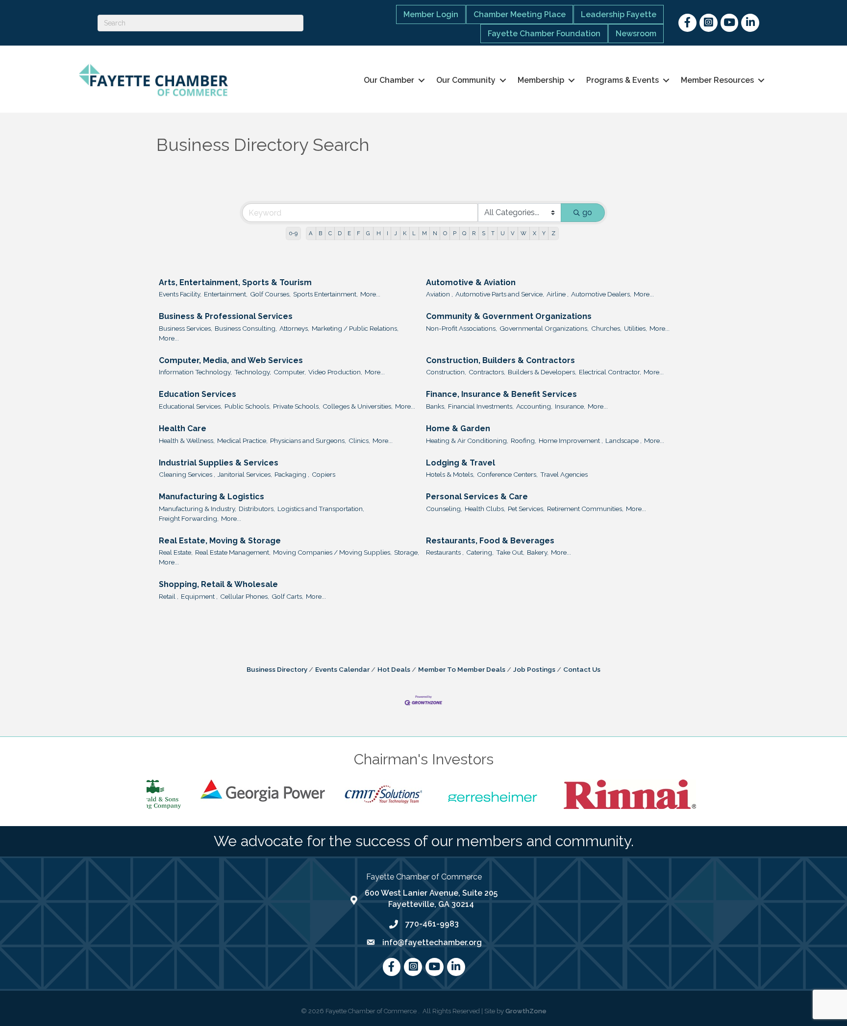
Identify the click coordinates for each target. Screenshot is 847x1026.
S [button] (483, 233)
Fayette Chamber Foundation (544, 33)
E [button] (349, 233)
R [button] (473, 233)
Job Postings (534, 669)
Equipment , (199, 596)
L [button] (414, 233)
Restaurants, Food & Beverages (490, 540)
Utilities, (635, 328)
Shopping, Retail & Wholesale (218, 584)
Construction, (446, 372)
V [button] (513, 233)
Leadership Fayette (618, 14)
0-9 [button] (293, 233)
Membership (541, 80)
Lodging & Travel (460, 462)
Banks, (436, 406)
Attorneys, (294, 328)
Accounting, (534, 406)
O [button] (445, 233)
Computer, (290, 372)
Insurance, (570, 406)
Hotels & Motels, (450, 474)
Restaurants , (445, 552)
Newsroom (636, 33)
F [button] (358, 233)
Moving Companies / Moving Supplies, (332, 552)
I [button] (387, 233)
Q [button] (464, 233)
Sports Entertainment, (325, 294)
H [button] (378, 233)
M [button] (424, 233)
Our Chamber (389, 80)
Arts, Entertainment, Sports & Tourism (235, 282)
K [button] (404, 233)
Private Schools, (296, 406)
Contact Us (581, 669)
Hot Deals (393, 669)
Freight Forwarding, (189, 518)
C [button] (330, 233)
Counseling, (444, 509)
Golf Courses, (270, 294)
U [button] (502, 233)
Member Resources (717, 80)
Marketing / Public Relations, (355, 328)
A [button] (311, 233)
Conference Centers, (507, 474)
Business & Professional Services (226, 316)
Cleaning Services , (187, 474)
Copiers (323, 474)
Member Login (430, 14)
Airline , (558, 294)
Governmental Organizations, (544, 328)
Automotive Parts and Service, (499, 294)
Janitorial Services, (245, 474)
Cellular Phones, (244, 596)
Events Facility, (180, 294)
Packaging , (291, 474)
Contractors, (487, 372)
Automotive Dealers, (601, 294)
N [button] (435, 233)
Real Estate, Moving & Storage (220, 540)
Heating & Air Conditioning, (467, 440)
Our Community (466, 80)
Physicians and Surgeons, (308, 440)
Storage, (406, 552)
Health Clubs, (485, 509)
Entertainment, (226, 294)
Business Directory (277, 669)
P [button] (454, 233)
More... (370, 294)
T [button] (493, 233)
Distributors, (257, 509)
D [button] (340, 233)
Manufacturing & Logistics (211, 496)
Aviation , (439, 294)
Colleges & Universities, (358, 406)
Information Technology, (195, 372)
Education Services (197, 394)
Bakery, (537, 552)
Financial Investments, (481, 406)
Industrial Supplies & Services (218, 462)
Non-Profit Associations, (461, 328)
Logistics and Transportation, (320, 509)
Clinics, (359, 440)
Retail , (168, 596)
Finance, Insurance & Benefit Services (501, 394)
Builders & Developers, (542, 372)
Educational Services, (190, 406)
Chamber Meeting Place (519, 14)
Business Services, (185, 328)
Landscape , (623, 440)
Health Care (182, 428)
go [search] (587, 212)
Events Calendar (342, 669)
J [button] (395, 233)
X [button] (534, 233)
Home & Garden (458, 428)
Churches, (606, 328)
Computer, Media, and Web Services (231, 360)
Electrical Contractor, (610, 372)
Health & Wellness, (187, 440)
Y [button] (544, 233)
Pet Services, (526, 509)
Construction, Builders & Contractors (500, 360)
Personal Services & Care (477, 496)
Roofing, (523, 440)
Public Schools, (247, 406)
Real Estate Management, (233, 552)
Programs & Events (622, 80)
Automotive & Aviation (471, 282)
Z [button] (553, 233)
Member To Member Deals (461, 669)
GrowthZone (526, 1011)
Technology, (252, 372)
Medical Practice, (242, 440)
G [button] (368, 233)
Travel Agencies (564, 474)
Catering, (480, 552)
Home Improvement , (571, 440)
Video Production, (335, 372)
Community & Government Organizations (509, 316)
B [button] (320, 233)
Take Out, (510, 552)
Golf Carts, (287, 596)
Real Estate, (176, 552)
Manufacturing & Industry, (197, 509)
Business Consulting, (246, 328)
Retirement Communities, (585, 509)
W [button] (523, 233)
